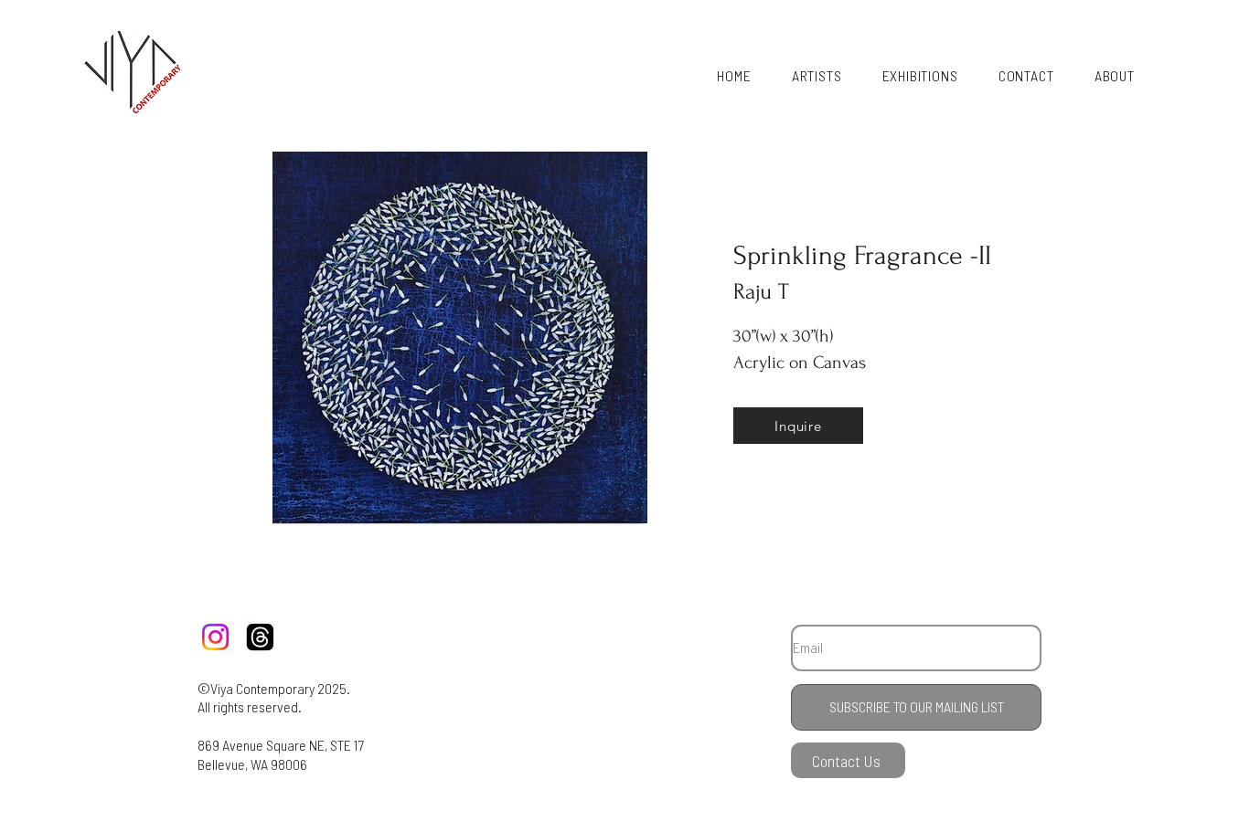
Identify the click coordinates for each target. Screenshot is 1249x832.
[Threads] (260, 637)
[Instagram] (215, 637)
